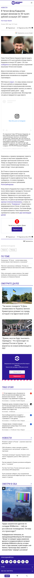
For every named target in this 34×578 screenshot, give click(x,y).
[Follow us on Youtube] (10, 561)
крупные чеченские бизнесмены (11, 202)
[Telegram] (17, 576)
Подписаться (17, 229)
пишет (12, 82)
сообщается (5, 64)
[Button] (10, 28)
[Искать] (26, 576)
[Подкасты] (27, 561)
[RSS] (22, 561)
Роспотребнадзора (7, 184)
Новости (4, 7)
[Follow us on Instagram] (14, 561)
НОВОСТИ (7, 437)
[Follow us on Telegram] (18, 561)
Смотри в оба (9, 483)
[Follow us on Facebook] (2, 561)
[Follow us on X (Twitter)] (6, 561)
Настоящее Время (6, 20)
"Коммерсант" (16, 204)
